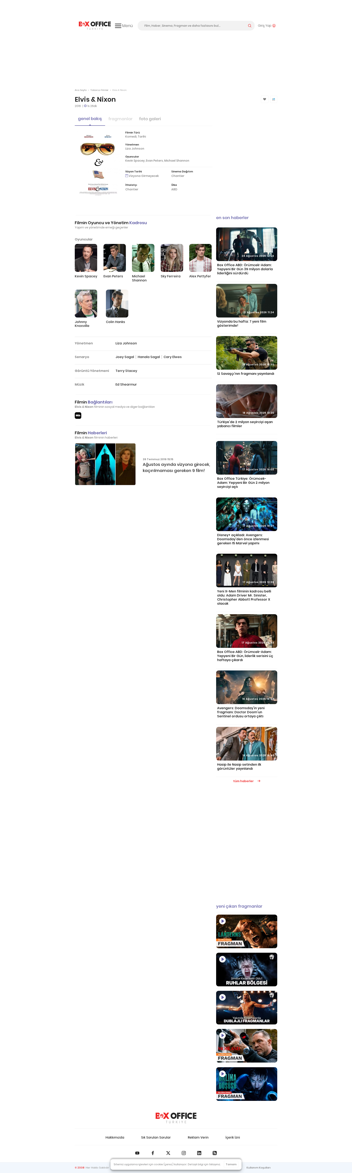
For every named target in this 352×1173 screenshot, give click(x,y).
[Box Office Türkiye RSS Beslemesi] (214, 1153)
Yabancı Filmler (99, 90)
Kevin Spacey (135, 161)
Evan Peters (154, 161)
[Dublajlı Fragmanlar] (246, 1007)
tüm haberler (243, 781)
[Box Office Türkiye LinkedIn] (199, 1153)
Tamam (231, 1164)
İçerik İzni (233, 1137)
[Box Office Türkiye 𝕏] (168, 1153)
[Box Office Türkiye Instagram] (183, 1153)
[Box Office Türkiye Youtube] (137, 1153)
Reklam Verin (198, 1137)
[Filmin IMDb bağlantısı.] (78, 415)
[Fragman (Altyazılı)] (246, 1084)
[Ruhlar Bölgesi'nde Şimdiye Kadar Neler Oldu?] (246, 969)
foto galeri (150, 119)
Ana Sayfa (81, 90)
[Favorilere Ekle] (264, 99)
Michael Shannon (176, 161)
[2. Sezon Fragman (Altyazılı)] (246, 1046)
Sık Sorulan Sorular (156, 1137)
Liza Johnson (134, 149)
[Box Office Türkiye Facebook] (152, 1153)
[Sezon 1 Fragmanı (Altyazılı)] (246, 931)
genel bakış (90, 118)
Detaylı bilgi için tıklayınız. (204, 1164)
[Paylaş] (273, 99)
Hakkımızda (115, 1137)
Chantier (177, 176)
